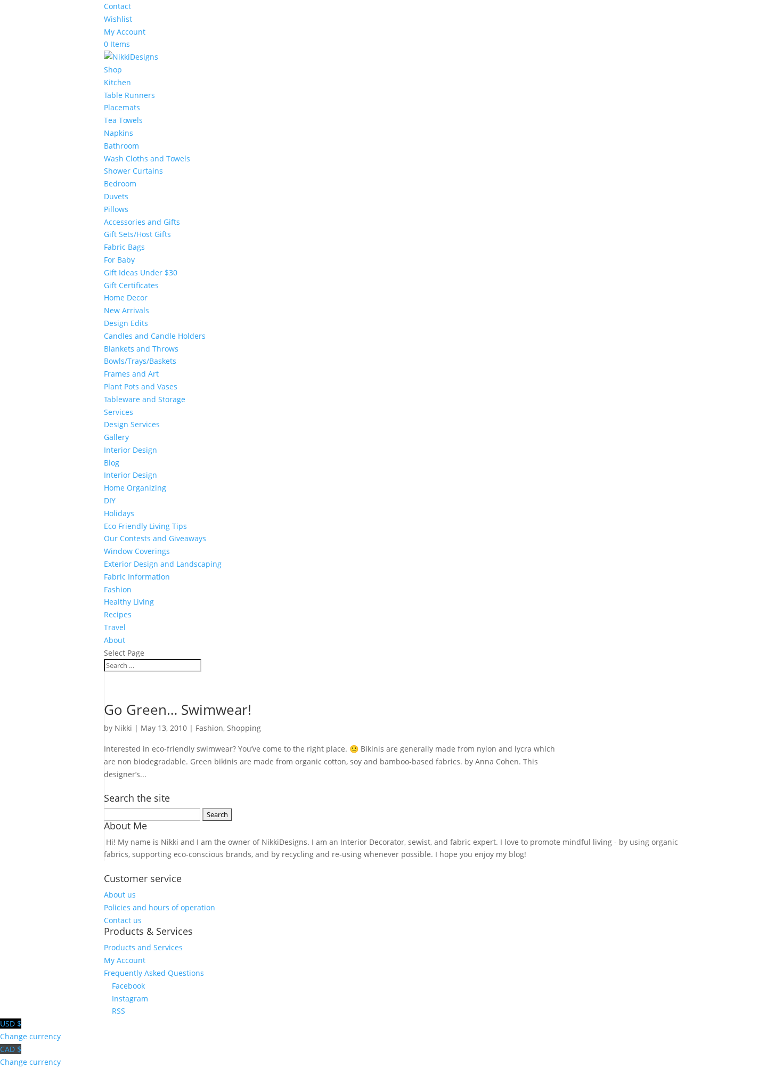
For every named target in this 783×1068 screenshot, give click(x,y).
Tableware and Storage (144, 399)
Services (118, 412)
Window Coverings (137, 551)
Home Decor (126, 297)
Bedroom (120, 183)
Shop (113, 69)
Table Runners (129, 95)
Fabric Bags (124, 247)
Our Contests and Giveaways (155, 538)
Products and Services (143, 947)
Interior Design (130, 450)
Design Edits (126, 323)
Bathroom (121, 146)
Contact (117, 6)
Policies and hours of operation (159, 907)
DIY (110, 500)
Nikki (123, 728)
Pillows (116, 209)
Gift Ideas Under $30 (140, 272)
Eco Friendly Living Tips (145, 526)
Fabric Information (137, 577)
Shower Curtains (133, 171)
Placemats (122, 107)
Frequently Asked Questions (154, 973)
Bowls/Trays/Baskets (140, 361)
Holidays (119, 513)
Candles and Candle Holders (155, 336)
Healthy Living (129, 602)
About (114, 640)
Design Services (132, 424)
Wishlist (118, 19)
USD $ (30, 1029)
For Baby (119, 260)
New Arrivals (126, 310)
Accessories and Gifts (142, 222)
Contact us (123, 920)
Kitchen (117, 82)
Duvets (116, 196)
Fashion (118, 589)
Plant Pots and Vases (140, 386)
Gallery (116, 437)
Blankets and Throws (141, 349)
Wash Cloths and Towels (147, 158)
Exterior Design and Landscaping (163, 564)
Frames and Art (131, 374)
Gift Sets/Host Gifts (137, 234)
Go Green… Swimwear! (177, 709)
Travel (115, 627)
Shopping (244, 728)
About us (120, 895)
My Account (124, 32)
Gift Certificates (131, 285)
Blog (111, 463)
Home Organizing (135, 488)
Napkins (118, 133)
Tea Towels (123, 120)
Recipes (118, 614)
